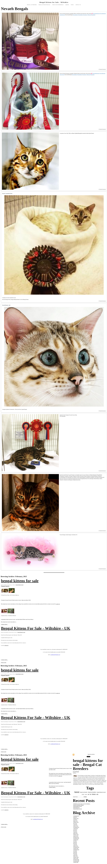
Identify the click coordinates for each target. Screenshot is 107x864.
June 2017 (75, 817)
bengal (76, 792)
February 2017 (76, 818)
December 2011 (76, 837)
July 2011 (75, 840)
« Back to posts (3, 662)
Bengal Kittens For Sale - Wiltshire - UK (35, 628)
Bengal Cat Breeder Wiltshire (78, 805)
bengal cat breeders (92, 792)
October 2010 (75, 848)
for (90, 794)
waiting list (6, 645)
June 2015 (75, 819)
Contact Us (78, 4)
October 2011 (75, 839)
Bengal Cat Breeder (32, 4)
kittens (94, 794)
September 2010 (76, 849)
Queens (67, 4)
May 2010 (75, 853)
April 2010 (75, 854)
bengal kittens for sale (20, 581)
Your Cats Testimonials (57, 4)
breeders (86, 794)
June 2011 (75, 842)
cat (88, 794)
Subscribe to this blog (91, 754)
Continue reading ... (4, 624)
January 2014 (75, 825)
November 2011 (76, 838)
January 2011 (75, 845)
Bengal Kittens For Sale (44, 4)
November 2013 (76, 827)
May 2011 (75, 843)
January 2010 (75, 858)
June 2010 (75, 852)
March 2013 (75, 833)
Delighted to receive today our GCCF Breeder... (81, 803)
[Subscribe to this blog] (73, 754)
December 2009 (76, 859)
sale (97, 794)
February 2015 (76, 822)
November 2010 (76, 847)
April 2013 (75, 832)
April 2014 (75, 824)
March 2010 (75, 855)
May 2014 (75, 823)
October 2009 (75, 862)
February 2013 (76, 834)
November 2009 (76, 860)
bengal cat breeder (83, 792)
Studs (72, 4)
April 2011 (75, 844)
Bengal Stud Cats (76, 807)
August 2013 (75, 828)
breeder (83, 794)
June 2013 (75, 829)
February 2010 (76, 857)
